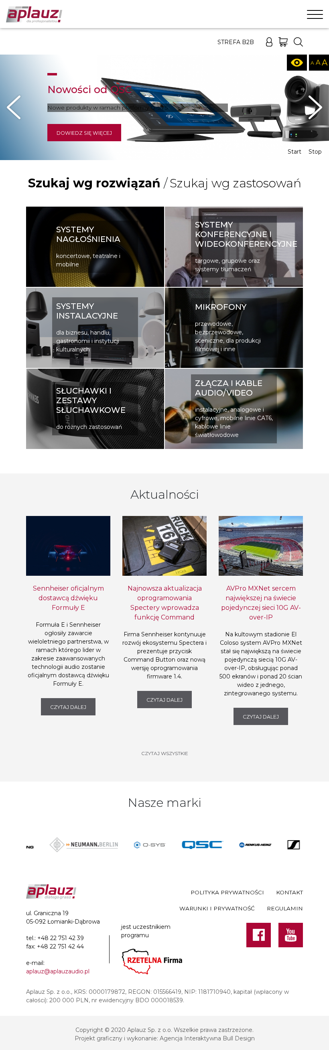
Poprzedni (13, 107)
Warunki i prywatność (217, 908)
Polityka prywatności (227, 892)
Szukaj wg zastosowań (235, 183)
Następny (315, 107)
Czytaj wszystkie (164, 753)
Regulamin (285, 908)
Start (294, 151)
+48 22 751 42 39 (60, 938)
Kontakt (289, 892)
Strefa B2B (235, 42)
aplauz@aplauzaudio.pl (57, 971)
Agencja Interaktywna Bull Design (207, 1038)
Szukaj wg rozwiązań (94, 183)
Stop (315, 151)
